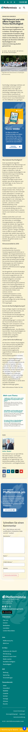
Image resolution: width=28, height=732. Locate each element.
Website (5, 568)
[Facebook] (3, 606)
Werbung (5, 672)
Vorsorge (5, 699)
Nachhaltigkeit (7, 664)
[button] (19, 8)
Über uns (5, 620)
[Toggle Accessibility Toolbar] (24, 728)
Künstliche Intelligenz (9, 661)
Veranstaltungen (8, 678)
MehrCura (6, 643)
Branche (5, 704)
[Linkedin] (5, 606)
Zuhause (5, 701)
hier (22, 387)
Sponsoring (6, 675)
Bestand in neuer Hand (9, 656)
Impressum (22, 714)
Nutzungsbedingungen (12, 714)
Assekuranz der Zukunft (10, 651)
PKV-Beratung (7, 654)
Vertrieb (5, 696)
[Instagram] (7, 606)
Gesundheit (6, 688)
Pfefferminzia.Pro (8, 641)
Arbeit (4, 685)
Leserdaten (6, 628)
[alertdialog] (14, 730)
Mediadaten (6, 625)
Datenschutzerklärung (19, 717)
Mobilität (5, 691)
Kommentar (7, 536)
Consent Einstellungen (19, 711)
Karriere (5, 623)
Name (5, 556)
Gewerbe (5, 693)
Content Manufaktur (9, 631)
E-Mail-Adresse (8, 562)
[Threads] (10, 606)
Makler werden (7, 659)
